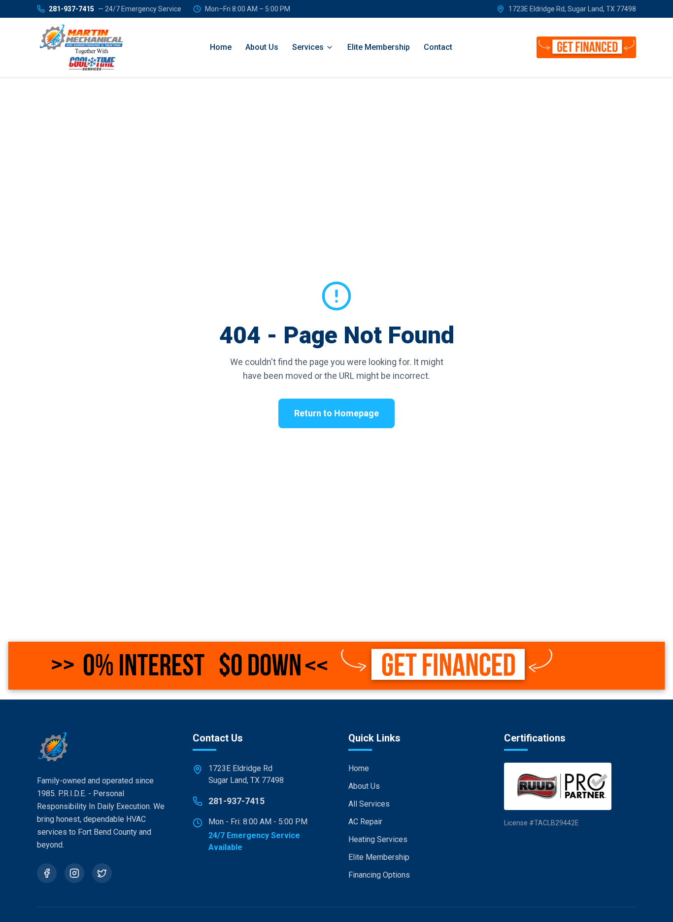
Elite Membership (378, 47)
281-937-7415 (115, 9)
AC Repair (365, 821)
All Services (369, 804)
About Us (261, 47)
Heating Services (377, 839)
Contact (438, 47)
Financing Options (379, 875)
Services (308, 47)
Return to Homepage (336, 413)
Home (221, 47)
